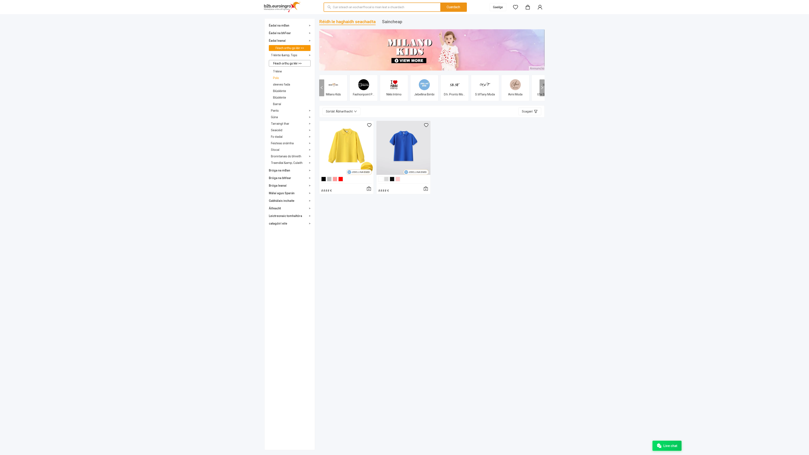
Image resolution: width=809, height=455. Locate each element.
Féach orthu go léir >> (290, 48)
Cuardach (453, 7)
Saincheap (392, 21)
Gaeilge (498, 7)
